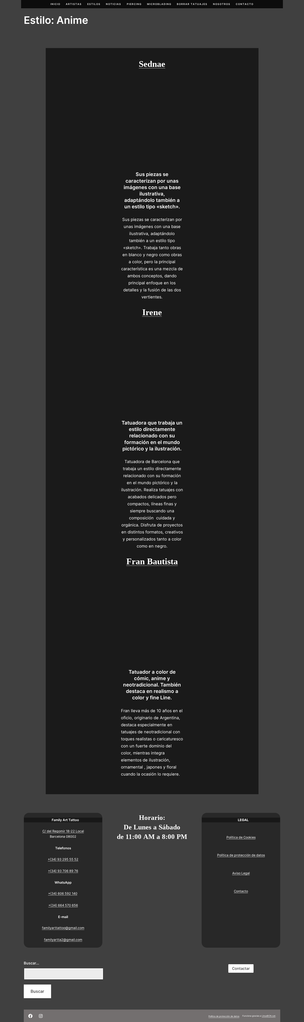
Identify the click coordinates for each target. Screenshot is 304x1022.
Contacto (245, 4)
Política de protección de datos (241, 855)
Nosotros (221, 4)
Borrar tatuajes (192, 4)
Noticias (113, 4)
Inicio (55, 4)
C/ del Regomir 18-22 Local (63, 831)
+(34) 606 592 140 (62, 893)
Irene (152, 312)
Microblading (159, 4)
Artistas (74, 4)
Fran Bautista (152, 561)
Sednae (152, 64)
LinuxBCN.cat (268, 1016)
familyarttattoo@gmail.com (63, 928)
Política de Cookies (241, 837)
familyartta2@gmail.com (63, 940)
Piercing (134, 4)
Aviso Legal (241, 873)
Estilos (94, 4)
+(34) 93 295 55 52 (63, 859)
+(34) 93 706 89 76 (63, 871)
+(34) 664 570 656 (63, 905)
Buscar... (31, 963)
